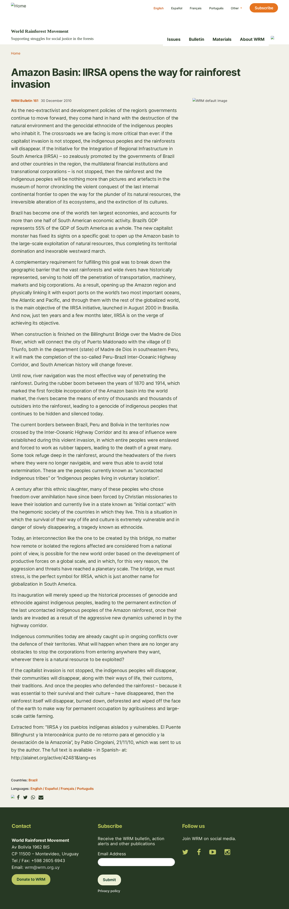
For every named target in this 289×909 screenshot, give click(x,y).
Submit (109, 880)
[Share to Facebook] (18, 797)
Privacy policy (109, 891)
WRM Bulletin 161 (25, 100)
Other (235, 8)
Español (176, 8)
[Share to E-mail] (41, 797)
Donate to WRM (31, 879)
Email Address (112, 853)
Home (15, 53)
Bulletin (196, 39)
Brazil (33, 780)
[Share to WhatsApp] (33, 797)
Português (216, 8)
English (159, 8)
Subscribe (264, 8)
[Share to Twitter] (25, 797)
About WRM (252, 39)
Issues (173, 39)
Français (196, 8)
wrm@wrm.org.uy (42, 867)
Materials (222, 39)
